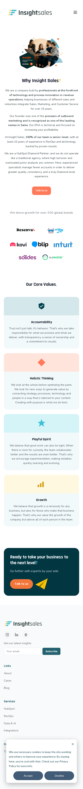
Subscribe (51, 651)
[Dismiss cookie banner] (72, 744)
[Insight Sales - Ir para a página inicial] (31, 12)
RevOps (9, 716)
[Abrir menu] (75, 12)
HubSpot (9, 709)
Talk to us (41, 190)
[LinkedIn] (16, 634)
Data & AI (10, 723)
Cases (7, 680)
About (7, 673)
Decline (59, 775)
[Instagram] (7, 634)
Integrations (11, 730)
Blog (6, 688)
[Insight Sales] (40, 623)
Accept (28, 775)
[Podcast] (25, 634)
